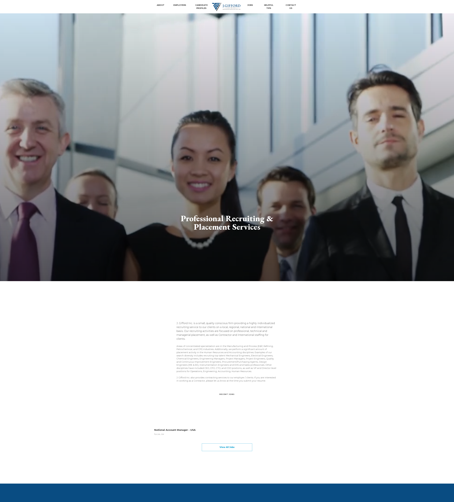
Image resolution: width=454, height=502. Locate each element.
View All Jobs (227, 447)
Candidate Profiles (201, 6)
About (160, 5)
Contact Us (291, 6)
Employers (179, 5)
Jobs (250, 5)
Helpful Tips (268, 6)
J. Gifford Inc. (226, 7)
